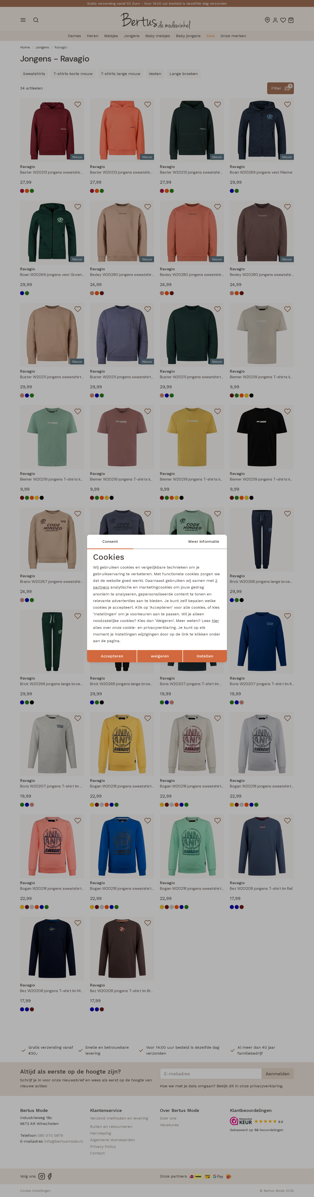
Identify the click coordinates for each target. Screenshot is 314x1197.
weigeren (160, 656)
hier (215, 620)
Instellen (204, 656)
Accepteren (112, 656)
